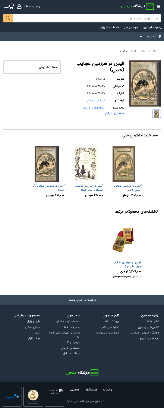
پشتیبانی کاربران (70, 348)
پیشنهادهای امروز (152, 28)
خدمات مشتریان (109, 28)
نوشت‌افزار (34, 338)
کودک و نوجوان (128, 51)
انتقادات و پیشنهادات (107, 333)
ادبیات (144, 51)
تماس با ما (153, 322)
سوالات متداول (71, 354)
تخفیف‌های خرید (109, 327)
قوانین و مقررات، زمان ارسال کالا (63, 335)
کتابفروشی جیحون (148, 327)
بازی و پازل (33, 322)
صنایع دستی (32, 327)
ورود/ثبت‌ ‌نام (112, 322)
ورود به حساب (32, 6)
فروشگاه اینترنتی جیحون (145, 333)
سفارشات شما (72, 327)
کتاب (154, 51)
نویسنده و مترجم (149, 338)
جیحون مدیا (131, 28)
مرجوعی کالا (73, 343)
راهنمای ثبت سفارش (68, 322)
